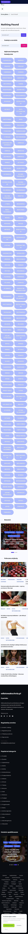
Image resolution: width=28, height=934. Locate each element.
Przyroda (7, 318)
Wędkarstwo (7, 456)
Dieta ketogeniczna (20, 111)
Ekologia (20, 125)
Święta (21, 404)
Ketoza (21, 162)
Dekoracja (21, 89)
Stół (21, 390)
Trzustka (7, 430)
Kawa (7, 162)
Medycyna (20, 209)
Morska (7, 223)
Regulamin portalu (6, 731)
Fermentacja (20, 131)
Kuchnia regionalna (20, 183)
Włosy (7, 469)
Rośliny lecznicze (7, 336)
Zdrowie (20, 492)
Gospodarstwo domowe (7, 144)
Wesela (7, 463)
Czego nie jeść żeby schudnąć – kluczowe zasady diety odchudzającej (12, 675)
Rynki (7, 349)
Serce (7, 355)
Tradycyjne (21, 424)
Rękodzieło (20, 318)
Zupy (7, 506)
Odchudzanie (7, 238)
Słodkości (7, 367)
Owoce (7, 265)
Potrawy (7, 288)
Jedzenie (7, 156)
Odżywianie (20, 237)
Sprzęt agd (7, 390)
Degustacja (7, 89)
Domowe (7, 125)
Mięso (20, 217)
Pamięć (20, 265)
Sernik (21, 355)
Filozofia (16, 894)
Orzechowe (21, 259)
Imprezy (21, 150)
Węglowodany (20, 456)
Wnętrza (20, 469)
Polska (7, 282)
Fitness (7, 137)
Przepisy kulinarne (20, 297)
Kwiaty (21, 196)
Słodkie (21, 361)
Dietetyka (7, 119)
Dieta (7, 109)
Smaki (20, 373)
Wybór (20, 475)
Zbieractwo (7, 486)
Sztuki (7, 418)
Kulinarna (21, 190)
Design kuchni (20, 102)
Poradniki (4, 756)
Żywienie (20, 506)
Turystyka (21, 430)
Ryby (7, 343)
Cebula (21, 66)
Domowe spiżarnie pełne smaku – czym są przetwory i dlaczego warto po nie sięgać (14, 542)
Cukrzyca (20, 78)
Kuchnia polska (7, 183)
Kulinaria (7, 190)
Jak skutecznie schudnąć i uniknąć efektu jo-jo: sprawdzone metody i (14, 646)
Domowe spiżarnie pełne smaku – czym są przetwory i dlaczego (12, 587)
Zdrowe (20, 486)
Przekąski (7, 296)
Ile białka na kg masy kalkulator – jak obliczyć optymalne (13, 616)
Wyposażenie (20, 481)
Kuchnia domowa (20, 175)
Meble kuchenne (7, 211)
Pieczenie (20, 271)
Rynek (20, 343)
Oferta (7, 245)
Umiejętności (20, 435)
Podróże (20, 276)
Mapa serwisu (5, 737)
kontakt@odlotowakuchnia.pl (8, 743)
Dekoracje (7, 95)
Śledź (7, 361)
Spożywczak (7, 384)
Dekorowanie (21, 95)
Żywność (7, 512)
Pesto (7, 271)
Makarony (21, 204)
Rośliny (21, 330)
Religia (21, 324)
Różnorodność (20, 336)
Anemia (21, 60)
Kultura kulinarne (7, 197)
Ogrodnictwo (20, 246)
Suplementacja (20, 397)
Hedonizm (3, 894)
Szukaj (23, 35)
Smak (7, 373)
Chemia (21, 72)
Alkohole (7, 60)
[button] (12, 552)
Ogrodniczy (7, 253)
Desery (7, 101)
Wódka (7, 475)
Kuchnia (7, 174)
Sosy (7, 378)
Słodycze (20, 367)
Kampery (20, 156)
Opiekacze (20, 253)
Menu (7, 217)
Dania (3, 888)
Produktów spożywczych (21, 289)
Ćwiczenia (7, 83)
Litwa (7, 204)
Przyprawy (21, 312)
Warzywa (20, 447)
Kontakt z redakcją (6, 727)
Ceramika (7, 72)
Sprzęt (21, 384)
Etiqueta (7, 131)
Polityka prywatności (7, 734)
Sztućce (7, 410)
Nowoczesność (20, 230)
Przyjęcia (7, 312)
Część (20, 83)
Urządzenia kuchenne (7, 448)
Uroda (7, 441)
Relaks (7, 324)
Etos (10, 894)
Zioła (20, 500)
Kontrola (7, 168)
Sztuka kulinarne (21, 411)
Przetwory (7, 304)
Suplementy (7, 404)
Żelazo (7, 500)
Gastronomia (21, 137)
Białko (7, 66)
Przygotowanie (21, 305)
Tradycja (7, 424)
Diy (20, 119)
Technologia (14, 905)
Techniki (20, 418)
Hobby (7, 150)
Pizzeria (7, 276)
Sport (20, 378)
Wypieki (7, 481)
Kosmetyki (21, 168)
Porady (21, 282)
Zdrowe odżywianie (7, 493)
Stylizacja (7, 396)
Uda (7, 435)
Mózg (20, 223)
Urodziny (20, 441)
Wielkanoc (21, 463)
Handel (21, 142)
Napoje (7, 229)
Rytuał (21, 349)
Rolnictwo (7, 330)
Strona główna (4, 14)
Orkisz (7, 259)
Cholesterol (7, 78)
